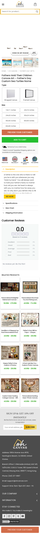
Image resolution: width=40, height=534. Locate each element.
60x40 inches (11, 126)
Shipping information (14, 213)
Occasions (12, 71)
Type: (4, 85)
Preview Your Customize (20, 132)
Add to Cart (20, 139)
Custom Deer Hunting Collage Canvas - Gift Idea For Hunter (10, 397)
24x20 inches (11, 115)
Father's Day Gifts (27, 71)
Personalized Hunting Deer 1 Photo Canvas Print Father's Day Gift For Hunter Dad (30, 397)
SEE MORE (10, 196)
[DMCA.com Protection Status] (21, 521)
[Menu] (3, 4)
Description (10, 169)
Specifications (11, 203)
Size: (3, 105)
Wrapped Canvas (10, 100)
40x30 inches (11, 120)
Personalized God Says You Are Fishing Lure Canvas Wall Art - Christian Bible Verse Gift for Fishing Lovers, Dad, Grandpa (30, 299)
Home (4, 71)
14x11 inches (11, 110)
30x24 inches (29, 115)
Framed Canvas (29, 100)
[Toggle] (3, 169)
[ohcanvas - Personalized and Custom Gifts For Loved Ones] (20, 4)
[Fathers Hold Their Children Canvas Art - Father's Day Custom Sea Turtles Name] (10, 287)
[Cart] (35, 4)
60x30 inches (29, 120)
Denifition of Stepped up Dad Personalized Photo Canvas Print (10, 331)
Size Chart (10, 208)
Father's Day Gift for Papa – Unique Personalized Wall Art (30, 331)
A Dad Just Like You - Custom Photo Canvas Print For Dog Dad (30, 364)
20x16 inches (29, 110)
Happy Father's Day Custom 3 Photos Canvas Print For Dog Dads (10, 364)
